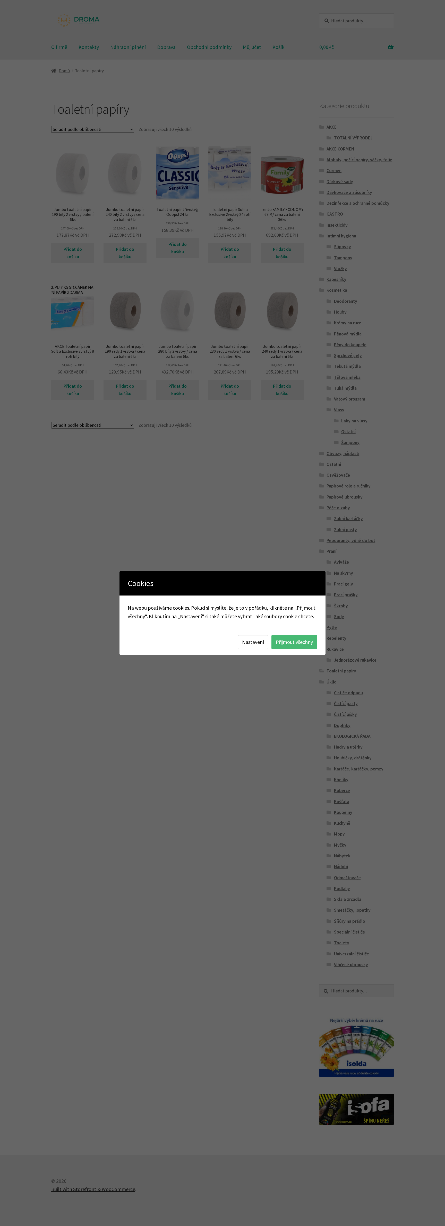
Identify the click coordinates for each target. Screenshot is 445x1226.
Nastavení (253, 642)
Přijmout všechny (294, 642)
